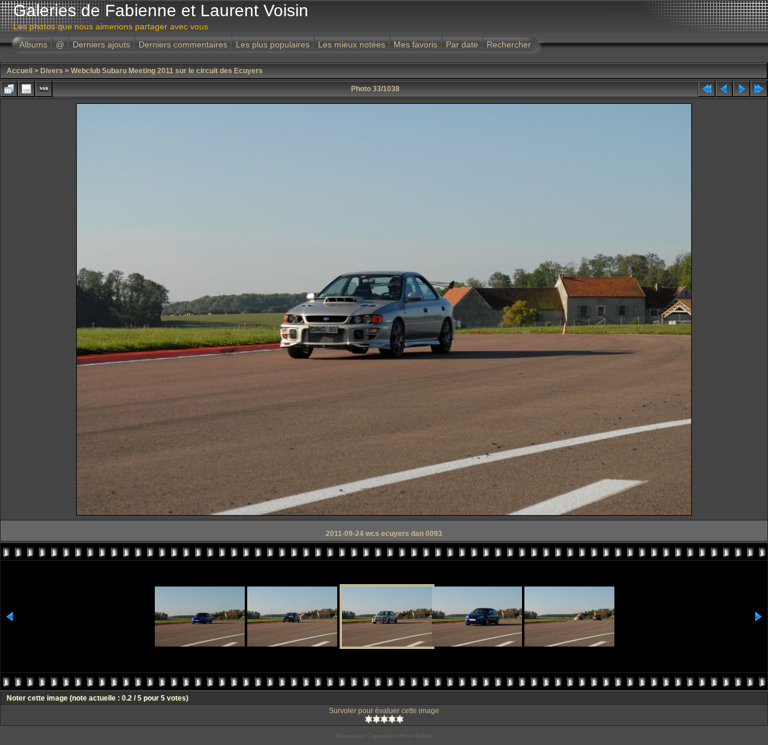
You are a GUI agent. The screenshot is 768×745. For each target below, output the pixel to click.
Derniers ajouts (101, 44)
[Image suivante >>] (741, 89)
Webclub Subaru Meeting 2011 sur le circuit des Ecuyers (167, 71)
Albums (33, 44)
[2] (376, 719)
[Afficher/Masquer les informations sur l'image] (26, 89)
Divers (51, 71)
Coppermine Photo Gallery (400, 736)
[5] (400, 719)
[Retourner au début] (706, 89)
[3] (384, 719)
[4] (392, 719)
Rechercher (509, 44)
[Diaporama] (43, 89)
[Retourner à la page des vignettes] (9, 89)
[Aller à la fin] (759, 89)
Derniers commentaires (183, 44)
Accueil (19, 71)
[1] (369, 719)
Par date (462, 44)
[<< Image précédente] (724, 89)
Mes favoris (415, 44)
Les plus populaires (273, 44)
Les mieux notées (351, 44)
